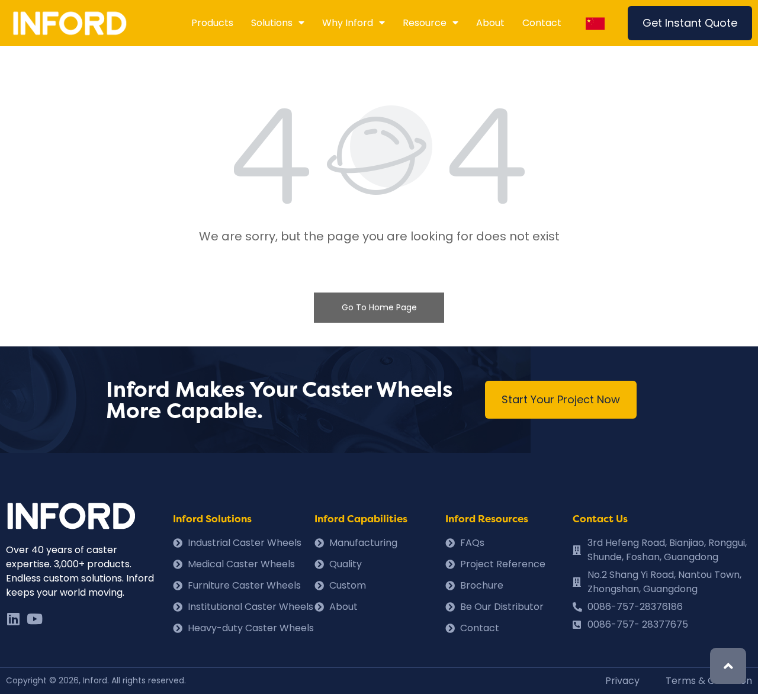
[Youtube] (34, 619)
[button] (690, 23)
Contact (541, 23)
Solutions (272, 23)
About (490, 23)
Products (212, 23)
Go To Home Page (379, 307)
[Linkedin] (13, 619)
